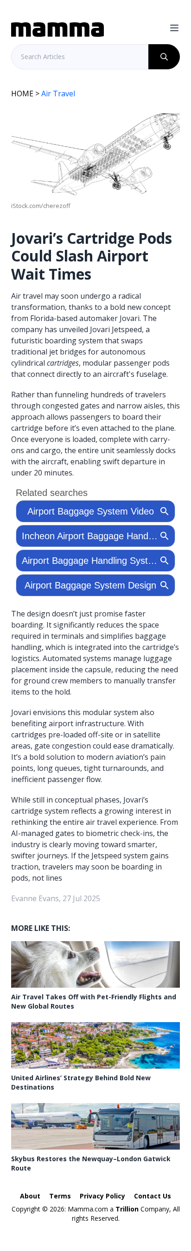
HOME (22, 93)
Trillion (127, 1208)
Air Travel (58, 93)
